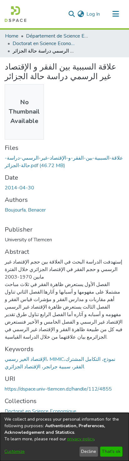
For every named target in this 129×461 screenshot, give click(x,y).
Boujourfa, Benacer (25, 210)
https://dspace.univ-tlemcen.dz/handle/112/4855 (58, 389)
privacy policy (80, 439)
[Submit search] (71, 14)
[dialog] (64, 437)
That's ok (111, 451)
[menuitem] (81, 14)
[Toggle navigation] (115, 14)
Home (11, 36)
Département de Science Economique (57, 36)
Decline (88, 451)
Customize (14, 451)
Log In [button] (93, 14)
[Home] (15, 14)
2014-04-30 (19, 187)
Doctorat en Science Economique (44, 43)
